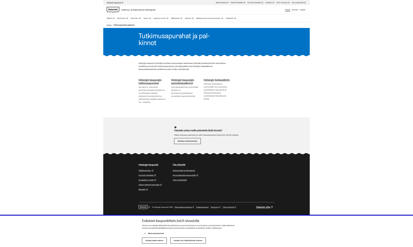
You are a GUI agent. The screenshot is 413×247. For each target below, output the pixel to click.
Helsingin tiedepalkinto (217, 80)
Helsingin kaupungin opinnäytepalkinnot (182, 81)
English (302, 10)
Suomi (287, 10)
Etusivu (109, 25)
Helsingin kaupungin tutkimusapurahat (150, 81)
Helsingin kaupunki (115, 2)
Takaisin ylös (263, 207)
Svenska (295, 10)
